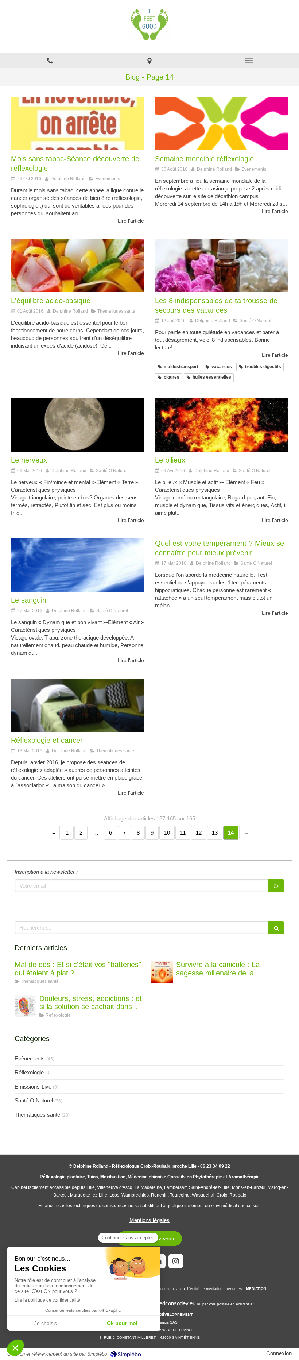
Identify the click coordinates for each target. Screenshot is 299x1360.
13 (215, 833)
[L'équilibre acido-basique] (77, 265)
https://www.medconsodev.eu (161, 1303)
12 (199, 833)
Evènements (30, 1058)
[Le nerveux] (77, 425)
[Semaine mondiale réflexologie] (221, 123)
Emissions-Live (33, 1086)
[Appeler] (50, 60)
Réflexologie (29, 1072)
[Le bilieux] (221, 425)
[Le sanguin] (77, 565)
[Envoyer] (276, 885)
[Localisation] (149, 60)
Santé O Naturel (34, 1100)
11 (183, 833)
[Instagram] (175, 1261)
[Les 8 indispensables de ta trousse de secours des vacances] (221, 265)
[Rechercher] (276, 927)
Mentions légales (149, 1220)
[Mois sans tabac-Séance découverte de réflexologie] (77, 123)
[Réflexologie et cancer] (77, 705)
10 (167, 833)
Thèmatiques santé (37, 1115)
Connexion (279, 1353)
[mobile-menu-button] (249, 60)
